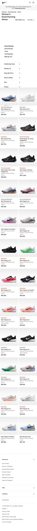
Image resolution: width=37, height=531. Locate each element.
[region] (18, 77)
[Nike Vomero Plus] (28, 96)
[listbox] (31, 20)
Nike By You (8, 56)
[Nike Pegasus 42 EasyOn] (9, 218)
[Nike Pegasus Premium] (9, 426)
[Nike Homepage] (4, 2)
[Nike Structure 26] (9, 189)
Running (4, 12)
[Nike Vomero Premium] (28, 157)
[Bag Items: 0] (33, 2)
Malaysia (6, 500)
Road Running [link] (12, 12)
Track (6, 51)
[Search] (29, 2)
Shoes (19, 12)
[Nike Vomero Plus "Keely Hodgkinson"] (9, 157)
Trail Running (8, 54)
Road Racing (8, 48)
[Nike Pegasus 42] (9, 96)
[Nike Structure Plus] (28, 426)
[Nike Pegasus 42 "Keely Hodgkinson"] (28, 126)
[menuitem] (5, 509)
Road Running (9, 46)
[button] (12, 64)
